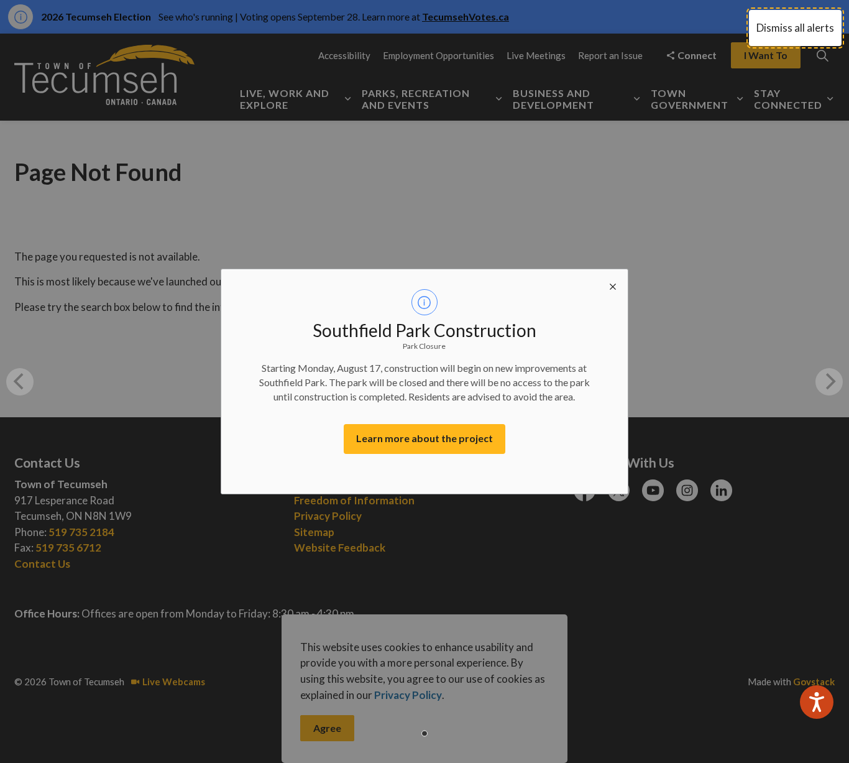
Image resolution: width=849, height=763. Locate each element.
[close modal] (613, 284)
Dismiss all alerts (795, 27)
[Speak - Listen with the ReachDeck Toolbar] (816, 702)
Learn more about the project (424, 438)
